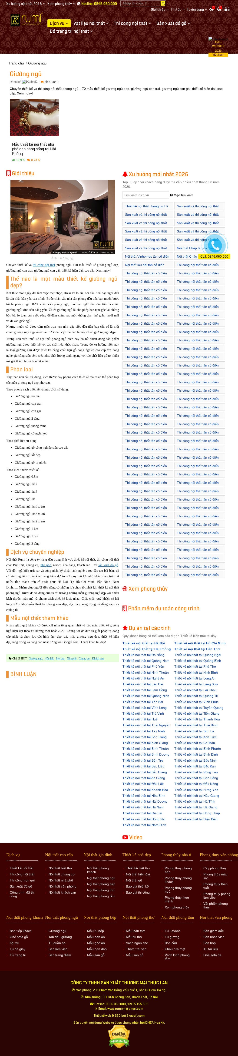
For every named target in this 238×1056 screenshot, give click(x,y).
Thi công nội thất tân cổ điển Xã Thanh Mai (198, 334)
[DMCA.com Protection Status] (119, 1036)
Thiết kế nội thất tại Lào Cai (142, 684)
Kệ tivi (14, 943)
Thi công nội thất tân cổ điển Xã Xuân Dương (146, 351)
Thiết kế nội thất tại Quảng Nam (145, 661)
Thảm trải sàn (136, 949)
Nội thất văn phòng (62, 886)
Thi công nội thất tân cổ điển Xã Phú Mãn (198, 502)
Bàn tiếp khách (21, 931)
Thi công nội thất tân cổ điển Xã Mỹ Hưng (146, 317)
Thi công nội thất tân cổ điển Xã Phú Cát (146, 502)
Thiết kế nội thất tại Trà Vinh (143, 713)
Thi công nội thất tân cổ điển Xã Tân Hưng (146, 426)
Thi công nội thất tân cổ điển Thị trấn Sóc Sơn (146, 359)
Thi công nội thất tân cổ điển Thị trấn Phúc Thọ (198, 552)
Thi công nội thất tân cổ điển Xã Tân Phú (198, 518)
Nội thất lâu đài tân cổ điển (144, 265)
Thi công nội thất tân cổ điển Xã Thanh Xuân (146, 434)
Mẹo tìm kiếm (183, 195)
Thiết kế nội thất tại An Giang (143, 778)
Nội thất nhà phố (61, 880)
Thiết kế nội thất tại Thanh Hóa (197, 719)
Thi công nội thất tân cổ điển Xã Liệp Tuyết (146, 485)
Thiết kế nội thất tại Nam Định (144, 825)
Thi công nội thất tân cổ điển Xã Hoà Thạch (198, 476)
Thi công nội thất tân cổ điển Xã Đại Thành (198, 543)
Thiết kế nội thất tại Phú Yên (143, 666)
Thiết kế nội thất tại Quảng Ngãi (197, 655)
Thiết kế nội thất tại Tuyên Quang (198, 708)
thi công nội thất (44, 265)
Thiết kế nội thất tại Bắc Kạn (195, 766)
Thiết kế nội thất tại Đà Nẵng (143, 655)
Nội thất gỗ (134, 880)
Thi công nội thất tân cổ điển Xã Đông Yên (146, 543)
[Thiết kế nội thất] (27, 19)
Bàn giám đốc (213, 931)
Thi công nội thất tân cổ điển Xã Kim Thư (146, 309)
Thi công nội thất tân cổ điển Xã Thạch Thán (146, 527)
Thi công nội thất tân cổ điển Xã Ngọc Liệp (198, 485)
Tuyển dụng (195, 9)
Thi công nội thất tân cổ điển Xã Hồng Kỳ (198, 367)
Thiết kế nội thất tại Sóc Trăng (144, 737)
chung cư (84, 658)
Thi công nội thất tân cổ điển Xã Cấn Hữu (198, 468)
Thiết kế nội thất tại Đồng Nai (143, 819)
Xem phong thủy (59, 3)
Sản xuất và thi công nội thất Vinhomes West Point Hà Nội (146, 250)
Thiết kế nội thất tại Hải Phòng (146, 649)
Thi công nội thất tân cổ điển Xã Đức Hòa (198, 460)
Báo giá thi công (138, 892)
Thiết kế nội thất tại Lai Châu (195, 690)
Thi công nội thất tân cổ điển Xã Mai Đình (146, 384)
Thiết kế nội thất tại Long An (194, 678)
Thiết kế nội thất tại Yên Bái (142, 702)
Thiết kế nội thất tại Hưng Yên (196, 790)
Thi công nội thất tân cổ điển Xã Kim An (198, 300)
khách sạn (98, 658)
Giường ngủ (35, 658)
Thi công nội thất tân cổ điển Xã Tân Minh (198, 426)
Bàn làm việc (58, 949)
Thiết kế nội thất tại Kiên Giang (145, 743)
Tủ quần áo (57, 943)
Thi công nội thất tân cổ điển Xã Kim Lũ (198, 376)
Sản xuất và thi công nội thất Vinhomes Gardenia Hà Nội (198, 217)
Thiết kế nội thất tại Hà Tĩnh (194, 801)
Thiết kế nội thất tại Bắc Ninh (195, 760)
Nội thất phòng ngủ (101, 878)
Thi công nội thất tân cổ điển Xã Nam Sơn (198, 393)
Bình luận (50, 82)
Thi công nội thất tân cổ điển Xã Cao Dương (146, 284)
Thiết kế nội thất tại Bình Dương (145, 754)
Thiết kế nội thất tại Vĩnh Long (144, 708)
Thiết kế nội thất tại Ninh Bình (196, 672)
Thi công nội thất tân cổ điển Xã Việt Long (198, 443)
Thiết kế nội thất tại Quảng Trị (196, 696)
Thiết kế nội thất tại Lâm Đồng (144, 690)
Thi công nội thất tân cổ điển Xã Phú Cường (146, 409)
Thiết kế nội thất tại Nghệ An (143, 678)
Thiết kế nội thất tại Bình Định (196, 754)
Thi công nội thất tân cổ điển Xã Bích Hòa (198, 275)
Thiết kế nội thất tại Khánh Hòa (145, 790)
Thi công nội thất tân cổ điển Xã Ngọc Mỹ (146, 493)
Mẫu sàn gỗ (96, 955)
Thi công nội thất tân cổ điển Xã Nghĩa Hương (198, 493)
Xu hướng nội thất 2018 (24, 3)
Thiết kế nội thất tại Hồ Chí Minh (200, 643)
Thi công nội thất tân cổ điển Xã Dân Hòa (198, 292)
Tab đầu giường (60, 937)
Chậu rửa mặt (175, 949)
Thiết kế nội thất (21, 868)
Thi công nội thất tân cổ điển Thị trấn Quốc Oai (146, 468)
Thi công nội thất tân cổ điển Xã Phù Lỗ (146, 401)
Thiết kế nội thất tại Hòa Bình (143, 795)
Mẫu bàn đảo (97, 949)
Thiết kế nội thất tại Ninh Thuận (145, 672)
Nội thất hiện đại (138, 874)
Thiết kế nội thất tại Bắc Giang (144, 772)
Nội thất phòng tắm (101, 896)
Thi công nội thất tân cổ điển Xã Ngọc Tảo (198, 577)
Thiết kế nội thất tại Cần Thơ (197, 649)
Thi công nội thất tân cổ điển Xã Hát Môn (198, 560)
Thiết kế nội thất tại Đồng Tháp (197, 813)
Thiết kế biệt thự (138, 868)
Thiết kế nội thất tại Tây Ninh (143, 731)
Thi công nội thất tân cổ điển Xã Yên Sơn (146, 535)
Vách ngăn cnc (137, 943)
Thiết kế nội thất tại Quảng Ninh (145, 696)
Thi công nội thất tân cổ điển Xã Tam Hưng (146, 326)
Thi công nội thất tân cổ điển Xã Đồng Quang (146, 552)
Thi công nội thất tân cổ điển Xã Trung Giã (146, 443)
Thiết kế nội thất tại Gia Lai (142, 813)
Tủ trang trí (18, 955)
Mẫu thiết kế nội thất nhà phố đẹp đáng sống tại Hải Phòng (34, 149)
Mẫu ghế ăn (96, 943)
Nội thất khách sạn (62, 892)
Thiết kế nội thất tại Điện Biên (196, 819)
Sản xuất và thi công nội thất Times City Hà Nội (146, 217)
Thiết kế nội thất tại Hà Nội (143, 643)
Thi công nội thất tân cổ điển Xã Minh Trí (146, 393)
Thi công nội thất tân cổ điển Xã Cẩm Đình (146, 560)
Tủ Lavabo (173, 931)
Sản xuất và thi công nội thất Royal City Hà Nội (198, 208)
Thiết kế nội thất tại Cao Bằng (196, 778)
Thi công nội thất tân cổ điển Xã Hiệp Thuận (146, 569)
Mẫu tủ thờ (134, 937)
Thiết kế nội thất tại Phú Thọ (195, 666)
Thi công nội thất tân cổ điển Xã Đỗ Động (198, 351)
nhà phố (45, 565)
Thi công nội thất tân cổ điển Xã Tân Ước (198, 326)
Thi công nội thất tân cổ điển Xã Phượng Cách (146, 510)
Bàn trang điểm (60, 955)
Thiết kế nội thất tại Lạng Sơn (196, 684)
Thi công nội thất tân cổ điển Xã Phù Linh (198, 401)
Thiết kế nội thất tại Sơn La (194, 731)
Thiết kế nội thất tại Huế (140, 719)
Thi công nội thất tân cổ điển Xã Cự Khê (146, 292)
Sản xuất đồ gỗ (21, 886)
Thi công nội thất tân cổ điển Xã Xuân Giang (146, 451)
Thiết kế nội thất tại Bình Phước (197, 748)
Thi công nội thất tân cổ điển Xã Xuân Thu (198, 451)
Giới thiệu (158, 9)
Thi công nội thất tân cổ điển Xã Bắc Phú (198, 359)
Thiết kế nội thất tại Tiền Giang (196, 713)
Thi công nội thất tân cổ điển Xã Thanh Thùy (146, 342)
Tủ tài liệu (210, 949)
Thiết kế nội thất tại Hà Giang (195, 807)
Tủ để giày (17, 949)
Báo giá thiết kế (137, 886)
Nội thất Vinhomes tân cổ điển (147, 256)
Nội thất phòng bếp (101, 884)
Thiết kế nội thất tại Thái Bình (196, 725)
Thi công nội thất (22, 874)
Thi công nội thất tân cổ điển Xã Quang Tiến (146, 418)
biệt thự (60, 658)
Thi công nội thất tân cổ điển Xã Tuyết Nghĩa (198, 527)
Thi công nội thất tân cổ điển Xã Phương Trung (198, 317)
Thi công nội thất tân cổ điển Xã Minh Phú (198, 384)
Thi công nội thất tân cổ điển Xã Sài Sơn (198, 510)
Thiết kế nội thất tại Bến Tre (142, 760)
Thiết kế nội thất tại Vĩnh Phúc (196, 702)
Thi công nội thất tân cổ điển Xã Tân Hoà (146, 518)
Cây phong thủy (215, 868)
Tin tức (176, 9)
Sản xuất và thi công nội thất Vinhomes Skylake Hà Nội (146, 242)
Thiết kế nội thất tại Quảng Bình (197, 661)
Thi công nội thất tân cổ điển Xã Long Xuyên (146, 577)
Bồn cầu (171, 943)
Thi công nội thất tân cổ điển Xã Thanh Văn (198, 342)
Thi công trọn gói (22, 880)
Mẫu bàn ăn (96, 937)
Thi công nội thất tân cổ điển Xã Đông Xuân (146, 460)
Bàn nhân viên (214, 937)
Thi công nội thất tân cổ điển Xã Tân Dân (198, 418)
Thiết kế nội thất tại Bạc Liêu (143, 766)
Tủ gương (172, 937)
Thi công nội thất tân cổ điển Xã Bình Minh (146, 275)
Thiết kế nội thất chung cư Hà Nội (147, 208)
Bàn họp (209, 943)
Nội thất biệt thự (60, 868)
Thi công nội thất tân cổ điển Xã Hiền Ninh (146, 376)
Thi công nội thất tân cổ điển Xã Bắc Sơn (146, 367)
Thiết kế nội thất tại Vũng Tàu (196, 772)
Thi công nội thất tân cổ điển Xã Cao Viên (198, 284)
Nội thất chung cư (62, 874)
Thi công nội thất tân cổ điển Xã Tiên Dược (198, 434)
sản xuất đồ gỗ (108, 565)
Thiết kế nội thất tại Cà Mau (194, 743)
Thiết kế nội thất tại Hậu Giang (196, 795)
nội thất (49, 658)
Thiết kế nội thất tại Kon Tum (195, 737)
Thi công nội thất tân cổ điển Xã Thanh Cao (146, 334)
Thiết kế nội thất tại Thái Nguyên (146, 725)
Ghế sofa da (212, 955)
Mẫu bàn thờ (135, 931)
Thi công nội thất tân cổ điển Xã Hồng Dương (146, 300)
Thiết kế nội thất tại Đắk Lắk (143, 784)
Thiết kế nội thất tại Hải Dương (145, 801)
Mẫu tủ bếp (95, 931)
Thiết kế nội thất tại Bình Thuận (145, 748)
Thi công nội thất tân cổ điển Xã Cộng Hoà (146, 476)
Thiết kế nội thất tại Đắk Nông (196, 784)
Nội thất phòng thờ (101, 890)
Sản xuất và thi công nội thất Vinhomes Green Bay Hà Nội (146, 225)
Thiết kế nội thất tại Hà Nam (143, 807)
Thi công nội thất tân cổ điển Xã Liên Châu (198, 309)
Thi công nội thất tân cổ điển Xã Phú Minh (198, 409)
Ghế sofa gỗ (19, 937)
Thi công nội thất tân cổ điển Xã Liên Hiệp (198, 569)
